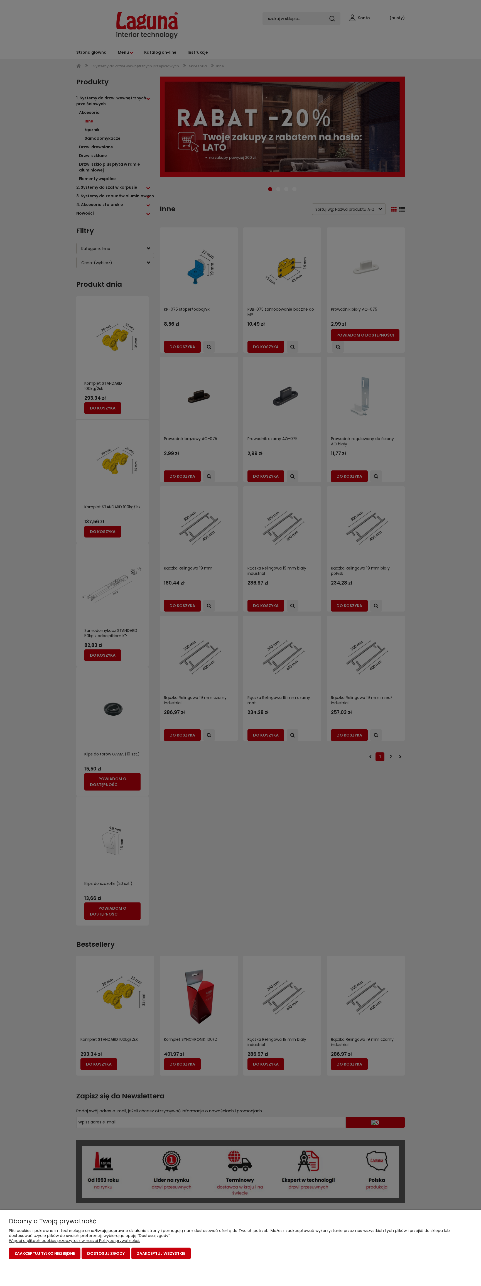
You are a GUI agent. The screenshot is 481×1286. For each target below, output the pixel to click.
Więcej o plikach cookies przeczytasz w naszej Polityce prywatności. (74, 1240)
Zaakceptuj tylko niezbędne (44, 1253)
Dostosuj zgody (106, 1253)
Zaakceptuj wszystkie (161, 1253)
